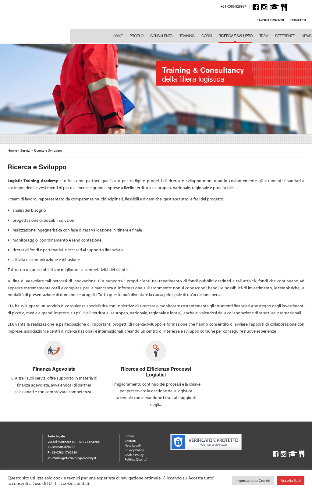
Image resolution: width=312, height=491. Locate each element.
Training (186, 35)
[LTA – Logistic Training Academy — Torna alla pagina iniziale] (33, 21)
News (306, 35)
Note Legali (133, 445)
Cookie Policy (134, 455)
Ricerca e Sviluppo (235, 35)
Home (117, 35)
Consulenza (161, 35)
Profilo (136, 35)
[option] (156, 88)
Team (263, 35)
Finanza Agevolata (54, 368)
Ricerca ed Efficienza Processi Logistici (156, 371)
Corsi (206, 35)
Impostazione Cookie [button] (253, 480)
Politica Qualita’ (136, 459)
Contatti (298, 20)
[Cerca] (296, 7)
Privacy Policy (134, 450)
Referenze (285, 35)
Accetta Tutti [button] (291, 480)
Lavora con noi (270, 20)
